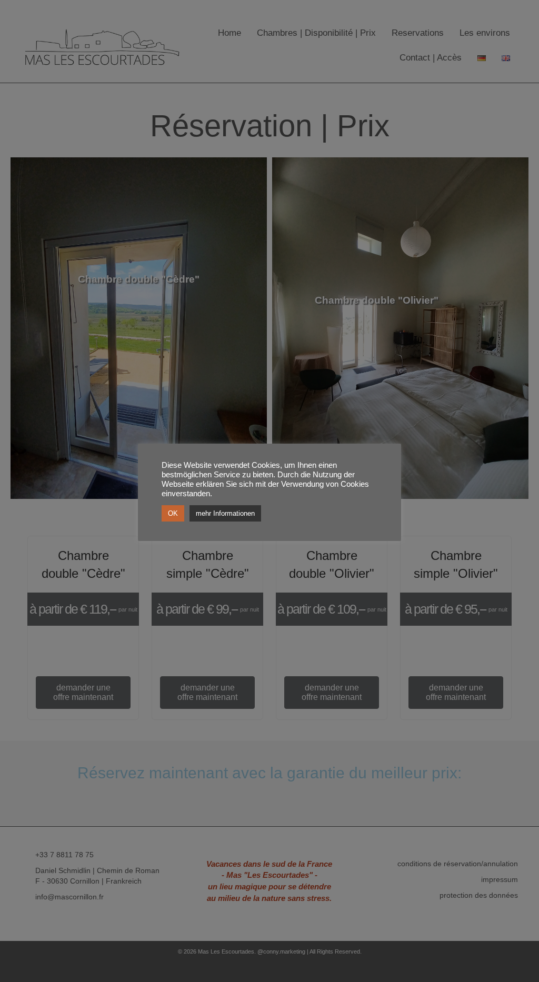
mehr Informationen (225, 513)
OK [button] (173, 513)
